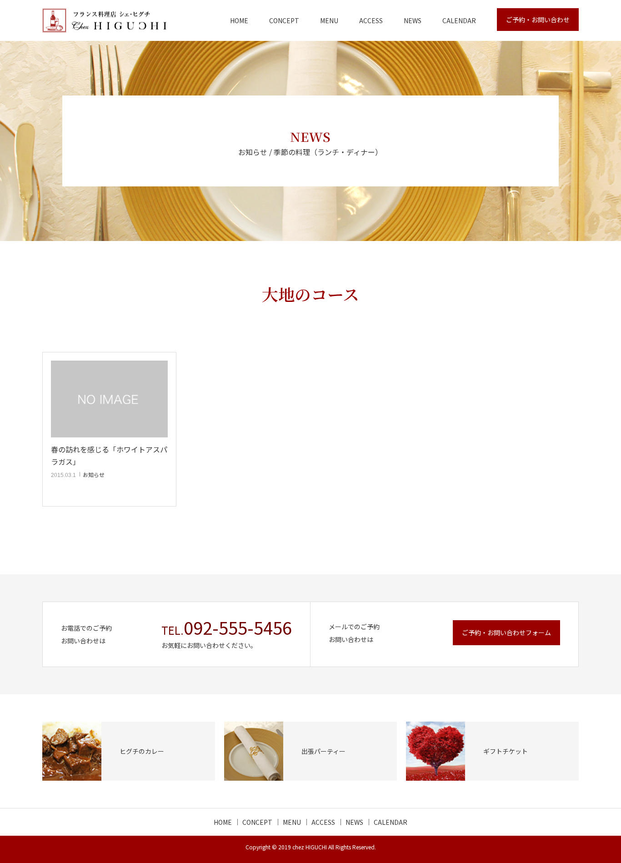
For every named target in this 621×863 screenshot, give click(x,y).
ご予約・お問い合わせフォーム (506, 632)
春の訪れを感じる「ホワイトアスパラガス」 (109, 455)
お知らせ (94, 474)
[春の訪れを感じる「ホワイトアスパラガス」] (109, 399)
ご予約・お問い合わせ (538, 19)
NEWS (412, 20)
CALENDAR (459, 20)
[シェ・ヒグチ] (104, 21)
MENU (329, 20)
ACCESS (371, 20)
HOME (239, 20)
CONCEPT (284, 20)
